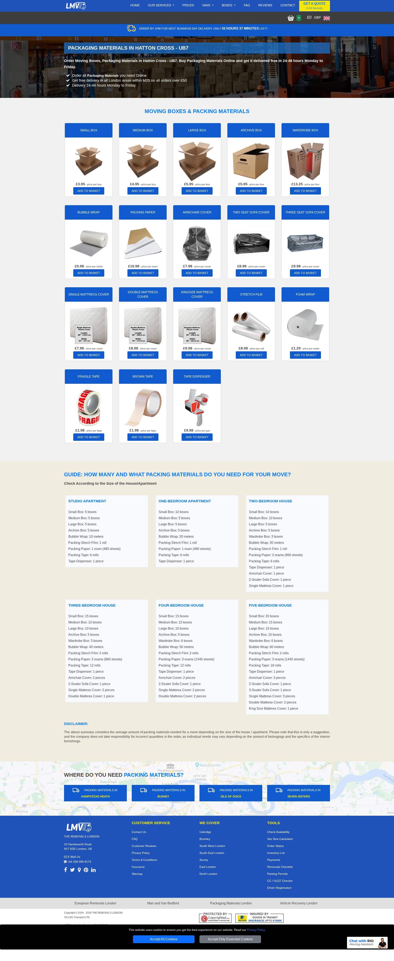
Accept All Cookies (164, 939)
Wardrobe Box (305, 130)
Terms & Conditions (144, 859)
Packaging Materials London (231, 903)
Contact (288, 5)
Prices (188, 5)
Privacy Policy (256, 929)
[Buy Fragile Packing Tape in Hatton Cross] (88, 407)
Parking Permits (277, 873)
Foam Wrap (305, 294)
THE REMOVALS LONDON (107, 912)
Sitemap (137, 873)
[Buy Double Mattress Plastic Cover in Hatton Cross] (142, 325)
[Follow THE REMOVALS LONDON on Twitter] (72, 870)
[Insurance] (259, 918)
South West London (212, 846)
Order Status (275, 846)
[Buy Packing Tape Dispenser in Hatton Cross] (197, 407)
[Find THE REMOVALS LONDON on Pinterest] (86, 870)
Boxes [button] (227, 5)
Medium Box (143, 130)
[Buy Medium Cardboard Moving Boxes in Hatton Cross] (142, 161)
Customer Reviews (144, 846)
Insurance (138, 866)
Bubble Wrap (89, 212)
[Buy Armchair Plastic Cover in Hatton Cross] (197, 243)
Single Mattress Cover (88, 294)
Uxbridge (205, 832)
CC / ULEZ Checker (280, 880)
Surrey (203, 859)
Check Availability (278, 832)
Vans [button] (206, 5)
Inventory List (276, 852)
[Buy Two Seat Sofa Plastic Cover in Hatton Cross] (251, 243)
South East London (211, 852)
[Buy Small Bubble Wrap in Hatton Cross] (88, 243)
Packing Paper (143, 212)
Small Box (88, 130)
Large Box (197, 130)
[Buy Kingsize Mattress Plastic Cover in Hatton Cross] (197, 325)
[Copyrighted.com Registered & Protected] (215, 918)
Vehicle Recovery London (298, 903)
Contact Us (139, 832)
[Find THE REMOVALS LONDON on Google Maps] (79, 870)
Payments (273, 859)
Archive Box (251, 130)
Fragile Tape (89, 376)
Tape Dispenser (197, 376)
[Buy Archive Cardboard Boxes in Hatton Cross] (251, 161)
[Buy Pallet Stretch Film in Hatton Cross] (251, 325)
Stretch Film (251, 294)
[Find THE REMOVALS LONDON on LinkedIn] (93, 870)
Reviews (265, 5)
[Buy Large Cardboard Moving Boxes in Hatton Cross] (197, 161)
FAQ (134, 839)
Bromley (204, 839)
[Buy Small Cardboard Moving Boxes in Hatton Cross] (88, 161)
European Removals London (95, 903)
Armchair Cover (197, 212)
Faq (247, 5)
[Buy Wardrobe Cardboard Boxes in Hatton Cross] (305, 161)
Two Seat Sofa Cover (251, 212)
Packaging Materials (103, 75)
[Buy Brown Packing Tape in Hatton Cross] (142, 407)
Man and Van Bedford (163, 903)
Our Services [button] (160, 5)
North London (208, 873)
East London (207, 866)
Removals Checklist (280, 866)
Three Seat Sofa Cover (305, 212)
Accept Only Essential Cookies (230, 939)
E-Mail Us (73, 856)
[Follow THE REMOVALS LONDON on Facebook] (65, 870)
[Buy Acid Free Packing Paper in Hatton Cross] (142, 243)
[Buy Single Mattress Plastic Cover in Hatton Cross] (88, 325)
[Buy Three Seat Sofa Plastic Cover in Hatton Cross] (305, 243)
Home (135, 5)
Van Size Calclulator (280, 839)
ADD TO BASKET (88, 190)
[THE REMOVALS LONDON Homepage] (76, 6)
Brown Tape (143, 376)
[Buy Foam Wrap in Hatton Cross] (305, 325)
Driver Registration (279, 887)
